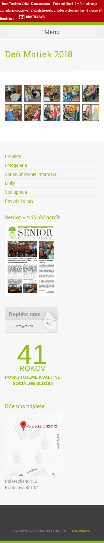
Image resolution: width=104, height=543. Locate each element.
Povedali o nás (19, 201)
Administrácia (81, 531)
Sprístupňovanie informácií (31, 174)
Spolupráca (16, 192)
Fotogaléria (16, 165)
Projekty (13, 156)
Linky (10, 183)
